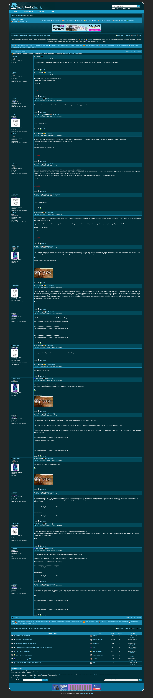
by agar (132, 656)
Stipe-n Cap (88, 674)
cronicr (83, 674)
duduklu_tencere (98, 639)
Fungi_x (95, 635)
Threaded (120, 35)
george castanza (28, 674)
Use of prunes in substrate (24, 655)
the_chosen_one (57, 674)
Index (134, 35)
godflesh (50, 164)
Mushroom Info (28, 11)
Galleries (88, 20)
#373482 (37, 247)
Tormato (106, 674)
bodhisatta (101, 674)
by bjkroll (132, 664)
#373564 (37, 550)
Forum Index (46, 20)
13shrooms (73, 674)
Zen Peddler (51, 285)
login (82, 40)
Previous (127, 35)
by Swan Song (132, 660)
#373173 (37, 116)
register (90, 40)
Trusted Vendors (69, 20)
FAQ (95, 20)
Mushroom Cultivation (43, 35)
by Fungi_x (132, 637)
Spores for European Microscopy (38, 45)
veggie (41, 674)
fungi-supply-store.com (23, 635)
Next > (134, 51)
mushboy (46, 674)
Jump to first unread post (19, 51)
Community (40, 11)
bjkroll (94, 662)
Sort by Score (26, 677)
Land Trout (112, 674)
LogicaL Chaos (66, 674)
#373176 (37, 135)
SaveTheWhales (97, 651)
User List (102, 20)
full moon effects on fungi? (24, 639)
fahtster (51, 674)
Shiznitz (50, 99)
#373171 (37, 100)
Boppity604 (96, 643)
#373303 (37, 195)
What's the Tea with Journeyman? (26, 643)
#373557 (37, 415)
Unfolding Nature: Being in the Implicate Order (114, 45)
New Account (115, 8)
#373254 (37, 165)
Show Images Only (17, 677)
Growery (131, 20)
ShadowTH (51, 364)
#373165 (37, 74)
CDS (94, 647)
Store (116, 20)
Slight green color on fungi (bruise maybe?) (28, 662)
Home (15, 11)
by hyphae (132, 652)
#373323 (37, 214)
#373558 (37, 460)
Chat (109, 20)
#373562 (37, 525)
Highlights (80, 20)
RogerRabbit (36, 674)
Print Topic (33, 677)
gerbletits (95, 659)
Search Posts (57, 20)
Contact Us (129, 8)
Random (123, 20)
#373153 (37, 58)
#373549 (37, 366)
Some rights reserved (86, 693)
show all (139, 51)
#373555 (37, 380)
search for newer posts (71, 53)
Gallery (53, 11)
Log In (122, 8)
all (20, 649)
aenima (50, 345)
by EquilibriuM (132, 641)
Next (139, 35)
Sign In (15, 21)
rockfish (50, 72)
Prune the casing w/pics (23, 651)
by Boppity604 (132, 645)
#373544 (37, 347)
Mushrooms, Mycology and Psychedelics (23, 35)
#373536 (37, 313)
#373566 (37, 585)
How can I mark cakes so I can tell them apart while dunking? (34, 647)
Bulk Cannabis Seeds (91, 45)
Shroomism (20, 674)
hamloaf (79, 674)
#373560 (37, 493)
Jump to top (16, 617)
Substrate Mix (21, 45)
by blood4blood (132, 648)
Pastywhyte (95, 674)
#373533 (37, 287)
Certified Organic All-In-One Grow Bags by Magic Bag (66, 45)
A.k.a (116, 674)
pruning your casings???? (23, 659)
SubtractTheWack (98, 655)
